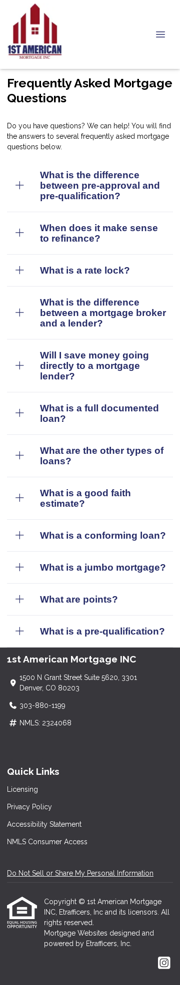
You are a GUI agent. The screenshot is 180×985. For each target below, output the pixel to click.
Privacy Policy (29, 807)
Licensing (22, 789)
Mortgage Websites (77, 933)
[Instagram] (164, 963)
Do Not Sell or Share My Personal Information (80, 873)
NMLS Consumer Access (47, 842)
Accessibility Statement (44, 824)
